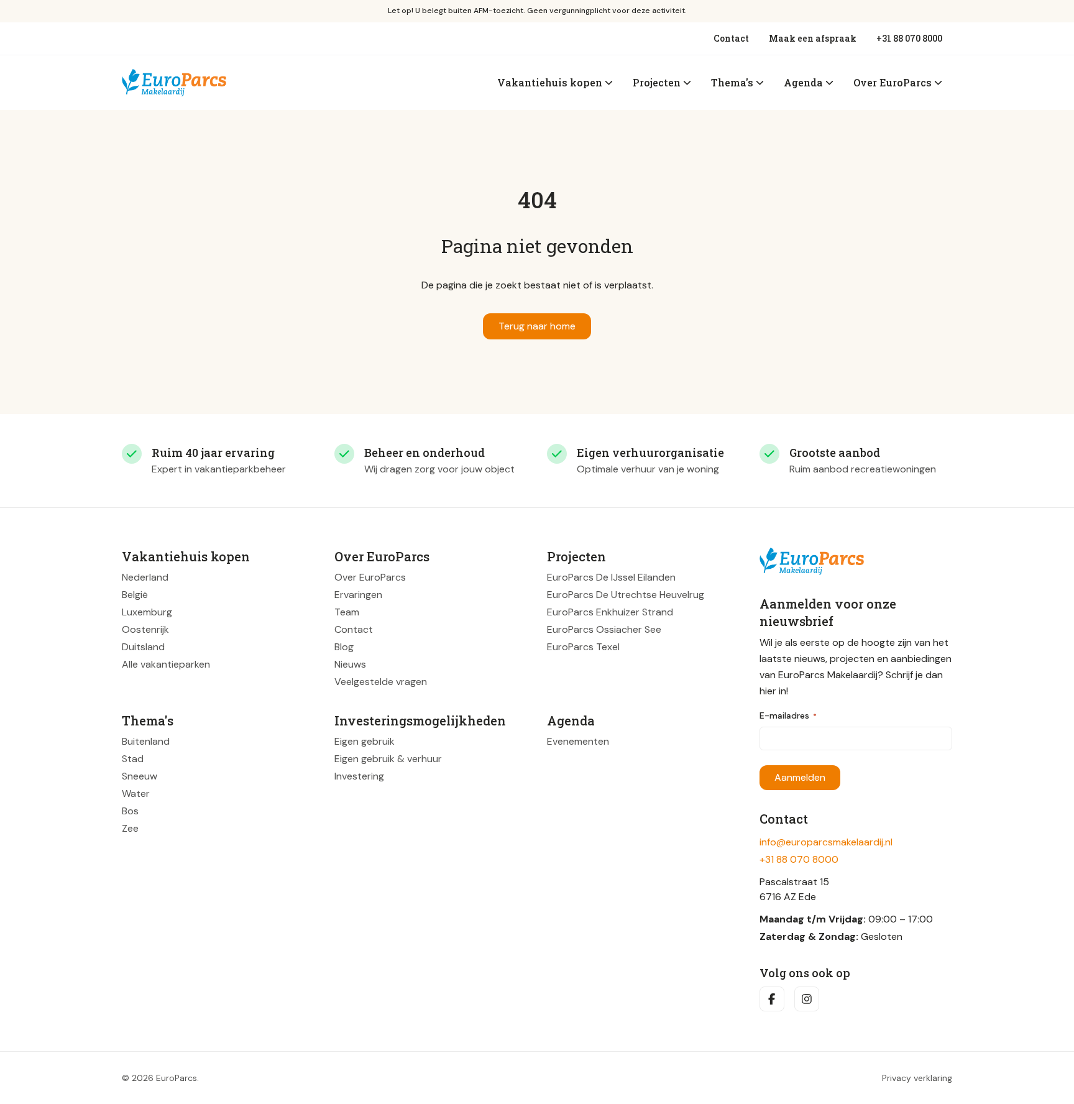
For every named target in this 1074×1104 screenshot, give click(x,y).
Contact (731, 38)
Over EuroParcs (370, 577)
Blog (344, 646)
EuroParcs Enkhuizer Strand (610, 612)
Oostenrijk (145, 629)
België (135, 594)
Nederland (145, 577)
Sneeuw (139, 776)
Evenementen (578, 741)
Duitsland (143, 646)
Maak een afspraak (812, 38)
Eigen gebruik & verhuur (388, 758)
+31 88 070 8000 (909, 38)
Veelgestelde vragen (380, 681)
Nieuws (350, 664)
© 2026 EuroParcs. (160, 1077)
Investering (359, 776)
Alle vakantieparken (166, 664)
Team (346, 612)
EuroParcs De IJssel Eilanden (611, 577)
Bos (130, 810)
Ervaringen (358, 594)
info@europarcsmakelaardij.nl (826, 842)
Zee (130, 828)
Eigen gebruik (364, 741)
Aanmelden (799, 777)
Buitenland (146, 741)
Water (136, 793)
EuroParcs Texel (583, 646)
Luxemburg (147, 612)
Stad (133, 758)
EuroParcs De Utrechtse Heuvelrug (625, 594)
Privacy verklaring (917, 1077)
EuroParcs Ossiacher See (604, 629)
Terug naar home (537, 326)
